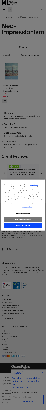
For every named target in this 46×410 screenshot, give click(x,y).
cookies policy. (27, 207)
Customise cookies (23, 213)
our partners (34, 185)
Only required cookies (23, 219)
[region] (23, 205)
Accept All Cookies (23, 225)
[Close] (41, 182)
